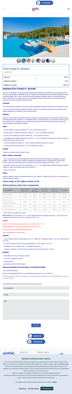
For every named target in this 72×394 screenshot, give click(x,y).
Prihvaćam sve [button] (47, 388)
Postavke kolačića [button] (33, 388)
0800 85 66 (37, 336)
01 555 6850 (46, 3)
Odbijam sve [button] (22, 388)
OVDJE (54, 382)
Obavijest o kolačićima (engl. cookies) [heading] (36, 359)
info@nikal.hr (37, 342)
